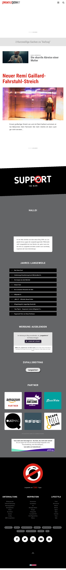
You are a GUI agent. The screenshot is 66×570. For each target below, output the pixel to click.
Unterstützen (27, 527)
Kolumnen (56, 503)
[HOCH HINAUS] (33, 553)
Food (56, 501)
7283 (35, 487)
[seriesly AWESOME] (33, 400)
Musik (56, 505)
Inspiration (33, 497)
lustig (10, 516)
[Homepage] (12, 2)
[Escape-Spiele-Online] (52, 421)
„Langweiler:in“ (44, 335)
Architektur (33, 503)
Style (56, 512)
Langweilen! (33, 370)
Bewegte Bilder (33, 507)
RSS (47, 531)
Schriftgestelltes (33, 516)
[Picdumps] (33, 421)
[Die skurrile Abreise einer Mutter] (15, 57)
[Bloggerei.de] (33, 565)
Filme (10, 510)
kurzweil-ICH (33, 514)
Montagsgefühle (9, 505)
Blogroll (8, 527)
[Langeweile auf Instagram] (33, 539)
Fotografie (33, 512)
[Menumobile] (58, 2)
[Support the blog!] (33, 181)
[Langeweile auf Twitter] (25, 539)
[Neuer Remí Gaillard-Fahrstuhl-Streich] (33, 104)
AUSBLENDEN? (35, 148)
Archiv (17, 527)
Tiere (56, 516)
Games (10, 514)
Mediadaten (47, 527)
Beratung (20, 531)
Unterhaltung (9, 497)
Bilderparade (9, 501)
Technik (56, 514)
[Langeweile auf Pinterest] (49, 539)
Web (56, 518)
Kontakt (37, 527)
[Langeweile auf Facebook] (17, 539)
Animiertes (33, 501)
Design (33, 510)
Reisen (56, 507)
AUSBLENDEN (34, 32)
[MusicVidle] (52, 400)
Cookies (41, 531)
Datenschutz (31, 531)
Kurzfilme (10, 512)
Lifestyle (56, 497)
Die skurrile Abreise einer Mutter (45, 59)
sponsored (57, 527)
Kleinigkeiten (10, 507)
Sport (56, 510)
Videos (33, 518)
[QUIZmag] (13, 421)
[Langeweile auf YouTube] (41, 539)
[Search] (63, 2)
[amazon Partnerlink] (13, 400)
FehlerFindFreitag (10, 503)
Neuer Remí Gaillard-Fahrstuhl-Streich (24, 78)
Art (33, 505)
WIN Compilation (10, 518)
